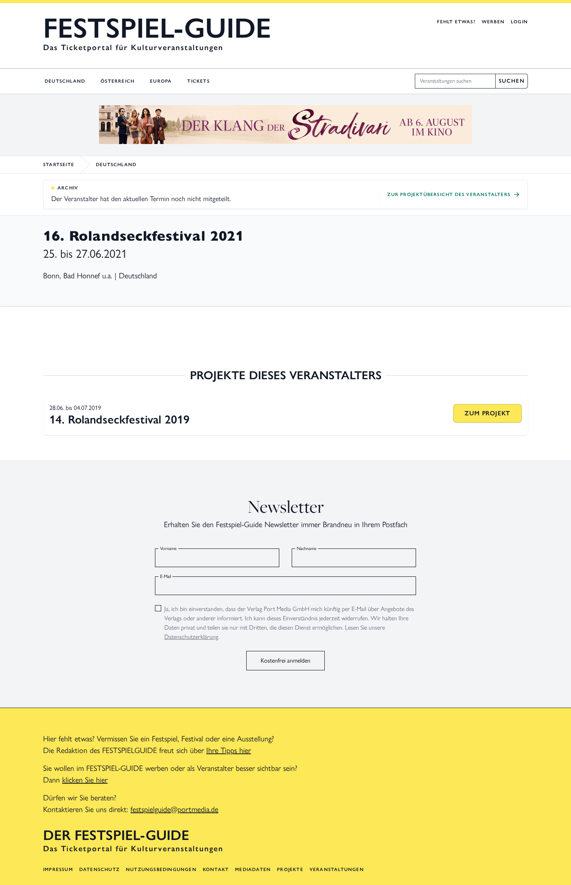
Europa (161, 81)
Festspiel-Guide (157, 28)
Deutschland (65, 81)
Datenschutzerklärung (191, 636)
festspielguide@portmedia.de (174, 809)
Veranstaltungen (337, 869)
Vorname (168, 548)
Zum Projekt (487, 413)
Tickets (198, 81)
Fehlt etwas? (456, 21)
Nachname (307, 548)
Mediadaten (253, 869)
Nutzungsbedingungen (161, 869)
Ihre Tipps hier (228, 750)
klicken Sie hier (85, 779)
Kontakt (216, 869)
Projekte (290, 869)
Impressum (58, 869)
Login (519, 21)
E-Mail (165, 576)
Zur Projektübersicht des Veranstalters (448, 194)
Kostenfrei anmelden (285, 660)
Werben (493, 21)
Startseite (58, 164)
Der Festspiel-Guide (116, 835)
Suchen (511, 81)
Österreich (117, 81)
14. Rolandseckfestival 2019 (119, 419)
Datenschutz (99, 869)
